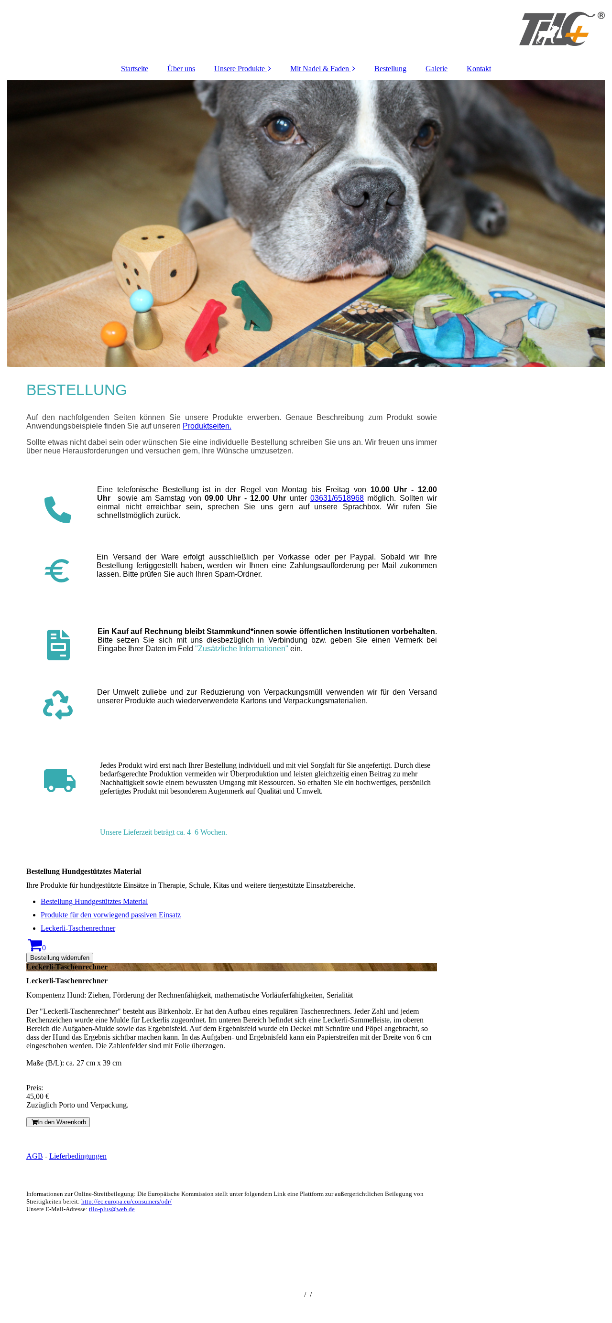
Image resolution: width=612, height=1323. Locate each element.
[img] (306, 28)
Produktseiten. (207, 426)
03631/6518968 (337, 498)
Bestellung (390, 69)
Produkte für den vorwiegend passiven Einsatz (111, 915)
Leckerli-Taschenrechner (78, 928)
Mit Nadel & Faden (319, 69)
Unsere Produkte (239, 69)
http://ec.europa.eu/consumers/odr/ (126, 1201)
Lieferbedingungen (78, 1156)
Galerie (437, 69)
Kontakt (479, 69)
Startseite (134, 69)
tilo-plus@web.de (112, 1209)
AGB (34, 1156)
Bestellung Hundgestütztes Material (94, 901)
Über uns (181, 69)
